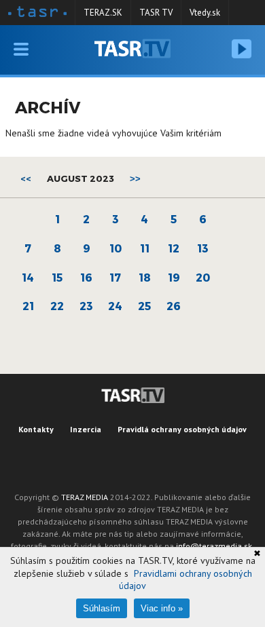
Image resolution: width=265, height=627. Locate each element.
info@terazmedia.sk (214, 546)
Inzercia (85, 429)
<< (25, 178)
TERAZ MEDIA (84, 497)
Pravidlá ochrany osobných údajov (182, 429)
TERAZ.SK (103, 12)
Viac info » (162, 608)
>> (135, 179)
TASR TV (156, 12)
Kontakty (36, 429)
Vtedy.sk (205, 12)
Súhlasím (101, 608)
